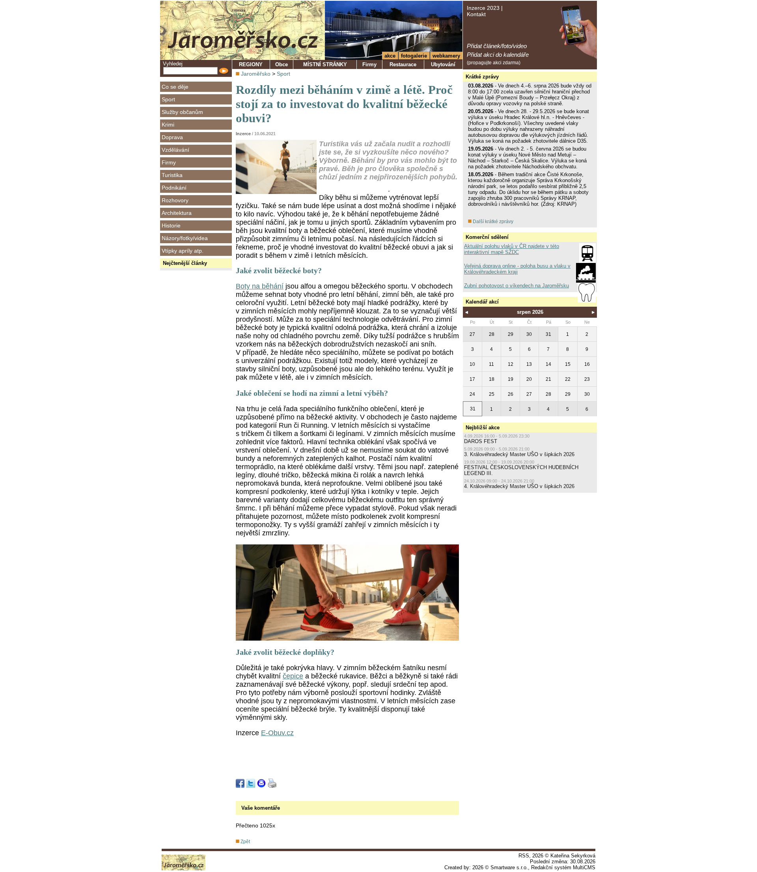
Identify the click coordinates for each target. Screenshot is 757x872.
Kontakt (476, 14)
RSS (523, 856)
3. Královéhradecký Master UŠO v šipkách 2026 (519, 454)
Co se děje (175, 87)
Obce (281, 64)
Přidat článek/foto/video (497, 46)
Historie (171, 225)
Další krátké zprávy (492, 221)
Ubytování (443, 64)
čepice (293, 676)
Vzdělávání (175, 150)
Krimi (168, 124)
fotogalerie (414, 56)
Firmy (169, 162)
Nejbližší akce (483, 427)
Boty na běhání (259, 286)
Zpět (244, 841)
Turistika (172, 175)
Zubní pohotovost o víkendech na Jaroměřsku (516, 286)
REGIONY (251, 64)
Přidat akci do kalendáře (498, 54)
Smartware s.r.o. (509, 867)
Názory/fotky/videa (185, 238)
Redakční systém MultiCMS (563, 867)
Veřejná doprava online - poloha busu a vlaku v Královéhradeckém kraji (517, 269)
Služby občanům (182, 112)
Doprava (172, 137)
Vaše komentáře (260, 808)
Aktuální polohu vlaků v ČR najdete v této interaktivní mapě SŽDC (511, 249)
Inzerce (243, 133)
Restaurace (403, 64)
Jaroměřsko (255, 74)
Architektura (177, 213)
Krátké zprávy (482, 77)
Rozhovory (175, 200)
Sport (168, 99)
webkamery (446, 56)
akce (389, 56)
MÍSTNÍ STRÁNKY (325, 64)
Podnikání (174, 187)
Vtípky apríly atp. (182, 251)
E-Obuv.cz (277, 733)
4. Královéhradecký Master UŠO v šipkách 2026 (519, 486)
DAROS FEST (480, 441)
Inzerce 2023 (483, 8)
